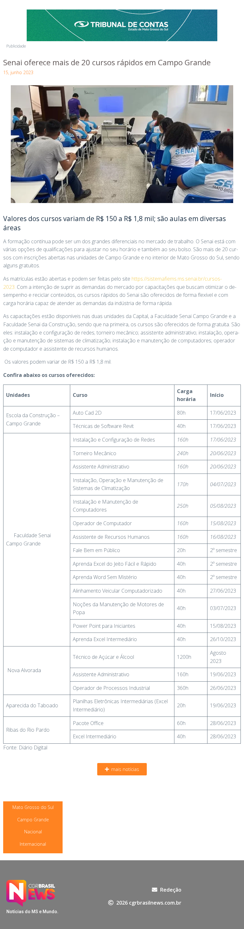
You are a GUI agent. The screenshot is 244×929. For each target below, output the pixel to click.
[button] (122, 769)
